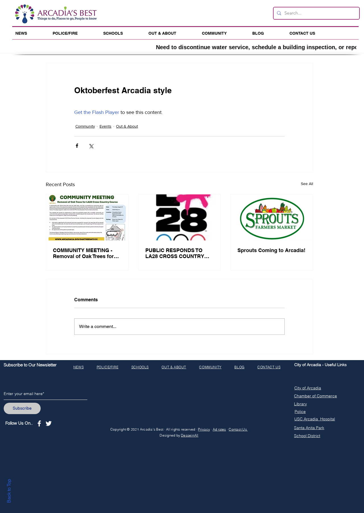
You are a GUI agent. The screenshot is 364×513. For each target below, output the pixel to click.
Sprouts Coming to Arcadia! (271, 250)
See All (307, 183)
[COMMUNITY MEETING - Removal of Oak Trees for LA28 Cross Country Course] (87, 217)
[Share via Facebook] (77, 145)
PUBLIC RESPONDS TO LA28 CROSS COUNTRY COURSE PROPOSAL (174, 253)
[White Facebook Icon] (39, 423)
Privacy (204, 429)
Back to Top (9, 491)
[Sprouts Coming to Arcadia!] (272, 217)
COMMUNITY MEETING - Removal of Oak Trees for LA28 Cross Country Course (83, 253)
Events (105, 126)
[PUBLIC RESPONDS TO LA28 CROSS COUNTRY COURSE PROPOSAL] (179, 217)
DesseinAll (189, 435)
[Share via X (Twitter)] (91, 145)
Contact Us (238, 429)
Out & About (127, 126)
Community (85, 126)
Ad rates (219, 429)
